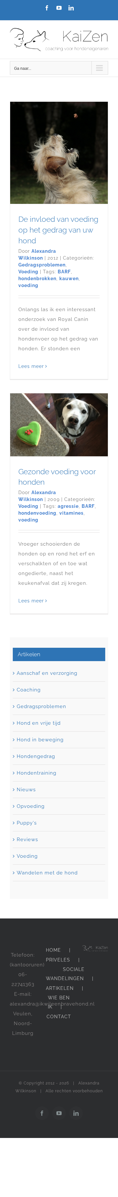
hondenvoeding (37, 513)
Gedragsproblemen (42, 264)
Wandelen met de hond (47, 873)
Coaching (29, 690)
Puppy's (27, 823)
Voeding (28, 271)
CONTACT (59, 1016)
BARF (64, 271)
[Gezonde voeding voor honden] (59, 424)
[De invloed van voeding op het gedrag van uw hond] (59, 153)
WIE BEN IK (59, 1002)
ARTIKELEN (60, 988)
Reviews (27, 839)
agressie (68, 506)
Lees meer (31, 366)
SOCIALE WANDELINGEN (65, 974)
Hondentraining (36, 773)
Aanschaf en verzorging (47, 673)
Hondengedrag (36, 756)
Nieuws (26, 790)
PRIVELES (58, 959)
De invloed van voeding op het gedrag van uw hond (58, 230)
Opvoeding (31, 806)
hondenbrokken (37, 278)
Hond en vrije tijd (39, 723)
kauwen (69, 278)
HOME (53, 950)
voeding (28, 285)
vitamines (71, 513)
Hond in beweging (40, 740)
